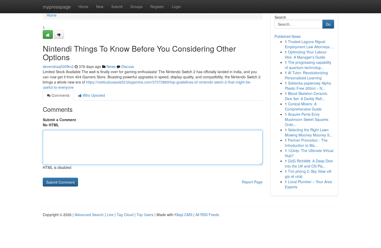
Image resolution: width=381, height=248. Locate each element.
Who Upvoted (93, 95)
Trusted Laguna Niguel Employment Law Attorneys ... (309, 44)
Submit (117, 6)
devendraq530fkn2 (58, 66)
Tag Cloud (125, 214)
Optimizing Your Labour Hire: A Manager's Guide (306, 54)
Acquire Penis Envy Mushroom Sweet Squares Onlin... (306, 119)
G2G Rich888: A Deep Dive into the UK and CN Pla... (309, 163)
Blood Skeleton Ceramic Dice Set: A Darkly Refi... (306, 96)
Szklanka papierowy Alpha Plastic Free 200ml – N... (308, 85)
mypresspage (57, 6)
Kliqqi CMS (183, 214)
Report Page (252, 181)
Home (83, 6)
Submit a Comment (59, 119)
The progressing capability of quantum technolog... (308, 65)
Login (176, 6)
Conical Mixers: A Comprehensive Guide (303, 106)
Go (328, 24)
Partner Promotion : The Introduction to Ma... (306, 142)
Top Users (145, 214)
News (111, 66)
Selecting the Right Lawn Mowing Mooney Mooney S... (309, 132)
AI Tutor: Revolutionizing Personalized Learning (306, 75)
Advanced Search (89, 214)
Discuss (127, 66)
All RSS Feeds (207, 214)
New (99, 6)
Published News (287, 36)
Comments (60, 95)
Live (110, 214)
